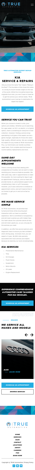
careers (17, 450)
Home (17, 434)
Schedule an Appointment (17, 385)
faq (17, 453)
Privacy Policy (28, 462)
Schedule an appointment (17, 109)
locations (17, 445)
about (17, 447)
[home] (12, 4)
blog (17, 440)
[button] (32, 5)
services (17, 437)
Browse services (17, 391)
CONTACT (17, 442)
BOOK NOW (17, 455)
